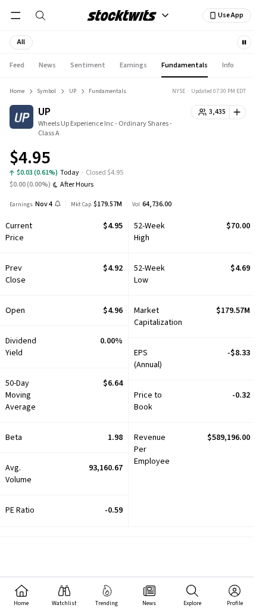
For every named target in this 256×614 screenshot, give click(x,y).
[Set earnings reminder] (58, 205)
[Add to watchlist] (238, 112)
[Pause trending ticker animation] (244, 42)
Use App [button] (230, 15)
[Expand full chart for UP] (213, 160)
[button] (21, 42)
